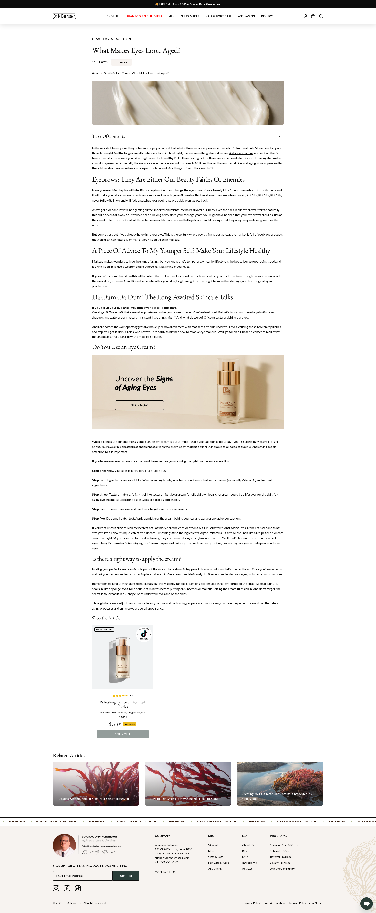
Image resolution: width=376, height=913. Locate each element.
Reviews (267, 16)
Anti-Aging (246, 16)
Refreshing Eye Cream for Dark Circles (123, 704)
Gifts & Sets (190, 16)
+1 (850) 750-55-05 (167, 862)
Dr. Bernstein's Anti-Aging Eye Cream (229, 527)
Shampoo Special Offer (144, 16)
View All (213, 845)
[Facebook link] (67, 889)
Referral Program (280, 856)
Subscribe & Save (280, 851)
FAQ (245, 856)
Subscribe (126, 875)
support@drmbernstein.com (172, 857)
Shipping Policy (297, 903)
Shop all (113, 16)
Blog (245, 851)
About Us (248, 845)
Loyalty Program (280, 862)
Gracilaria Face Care (112, 39)
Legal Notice (315, 903)
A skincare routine (241, 153)
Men (171, 16)
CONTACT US (165, 872)
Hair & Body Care (219, 16)
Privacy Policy (252, 903)
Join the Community (282, 868)
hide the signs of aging (144, 261)
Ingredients (249, 862)
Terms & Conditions (274, 903)
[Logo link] (64, 16)
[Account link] (305, 16)
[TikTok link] (78, 889)
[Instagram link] (56, 889)
